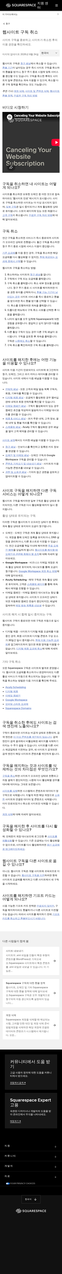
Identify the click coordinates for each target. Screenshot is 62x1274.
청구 (8, 24)
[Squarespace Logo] (31, 1210)
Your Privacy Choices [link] (22, 1184)
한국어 (28, 1199)
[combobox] (50, 53)
